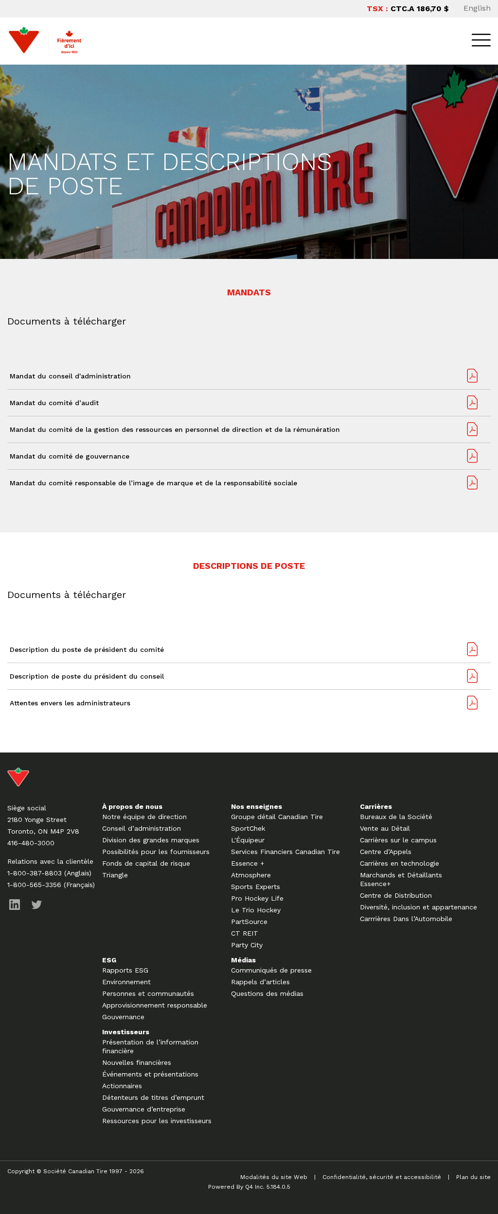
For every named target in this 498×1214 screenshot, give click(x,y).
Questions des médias (267, 993)
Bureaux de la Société (396, 817)
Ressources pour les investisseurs (157, 1121)
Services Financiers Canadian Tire (285, 851)
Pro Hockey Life (257, 898)
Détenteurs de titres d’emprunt (153, 1097)
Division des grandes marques (150, 840)
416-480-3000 (30, 843)
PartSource (249, 921)
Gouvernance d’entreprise (143, 1109)
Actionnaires (122, 1086)
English (477, 8)
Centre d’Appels (385, 851)
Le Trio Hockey (256, 910)
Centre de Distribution (396, 895)
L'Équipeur (248, 840)
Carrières (376, 806)
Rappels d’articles (260, 982)
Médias (243, 960)
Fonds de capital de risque (146, 863)
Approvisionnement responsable (154, 1005)
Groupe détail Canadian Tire (277, 817)
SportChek (248, 828)
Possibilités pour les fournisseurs (156, 851)
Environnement (126, 982)
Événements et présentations (150, 1074)
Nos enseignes (256, 806)
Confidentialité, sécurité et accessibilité (381, 1177)
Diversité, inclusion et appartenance (418, 907)
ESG (109, 960)
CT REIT (244, 933)
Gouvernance (123, 1017)
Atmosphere (251, 875)
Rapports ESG (125, 970)
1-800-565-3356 (34, 885)
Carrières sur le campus (398, 840)
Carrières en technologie (399, 863)
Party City (247, 945)
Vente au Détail (385, 828)
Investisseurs (125, 1032)
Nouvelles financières (136, 1062)
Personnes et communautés (148, 993)
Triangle (115, 875)
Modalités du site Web (273, 1177)
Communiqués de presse (271, 970)
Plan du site (473, 1177)
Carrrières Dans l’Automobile (406, 919)
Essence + (248, 863)
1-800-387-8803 (34, 873)
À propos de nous (132, 806)
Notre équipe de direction (144, 817)
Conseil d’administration (141, 828)
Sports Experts (255, 886)
